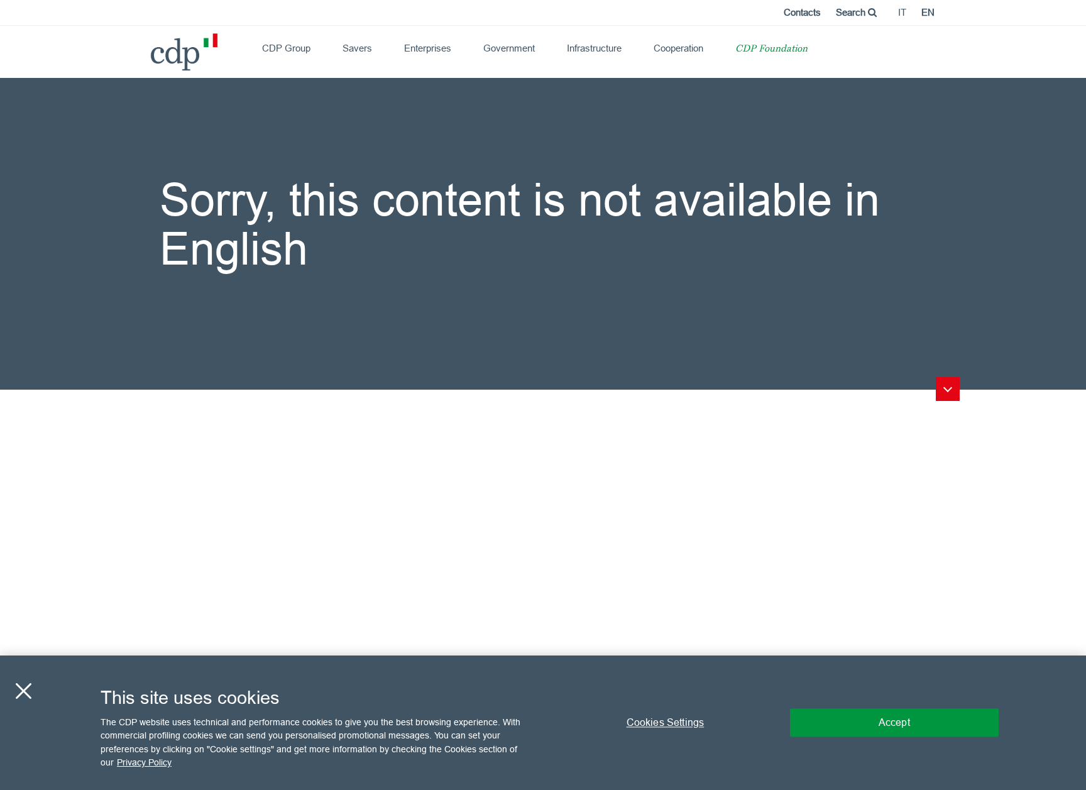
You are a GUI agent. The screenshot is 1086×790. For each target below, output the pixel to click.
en (928, 12)
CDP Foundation (771, 49)
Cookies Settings (666, 722)
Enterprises (427, 48)
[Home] (156, 47)
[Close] (23, 691)
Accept (894, 722)
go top (948, 389)
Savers (357, 48)
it (902, 12)
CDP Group (286, 48)
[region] (543, 723)
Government (509, 48)
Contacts (802, 12)
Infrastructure (594, 48)
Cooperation (678, 48)
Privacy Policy (144, 762)
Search (852, 12)
